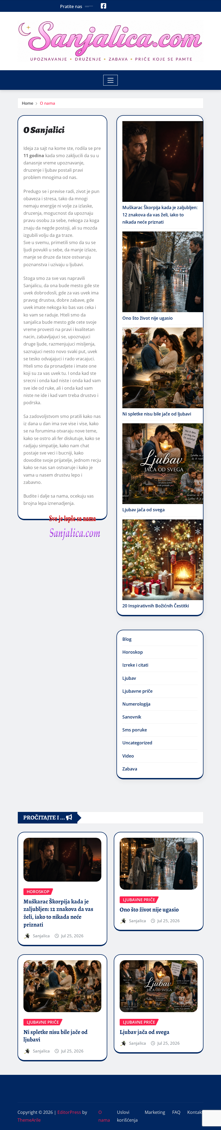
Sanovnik (131, 717)
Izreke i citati (135, 665)
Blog (127, 639)
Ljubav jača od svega (143, 510)
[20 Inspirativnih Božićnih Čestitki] (162, 559)
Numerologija (136, 704)
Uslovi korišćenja (127, 1116)
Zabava (129, 769)
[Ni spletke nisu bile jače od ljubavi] (162, 368)
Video (128, 756)
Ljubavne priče (137, 691)
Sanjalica (41, 935)
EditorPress (69, 1112)
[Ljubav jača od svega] (162, 463)
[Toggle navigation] (110, 80)
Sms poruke (134, 730)
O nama (47, 103)
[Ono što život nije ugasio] (162, 271)
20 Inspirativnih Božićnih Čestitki (155, 606)
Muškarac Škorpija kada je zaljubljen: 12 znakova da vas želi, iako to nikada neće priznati (160, 215)
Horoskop (132, 652)
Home (27, 103)
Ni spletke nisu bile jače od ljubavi (156, 414)
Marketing (155, 1112)
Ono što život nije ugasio (147, 318)
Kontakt (195, 1112)
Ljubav (129, 678)
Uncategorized (137, 743)
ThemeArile (29, 1120)
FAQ (176, 1112)
